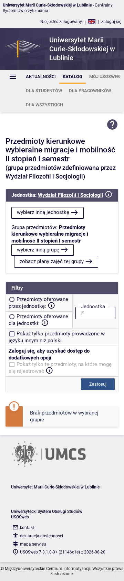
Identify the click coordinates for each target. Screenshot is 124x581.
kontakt (27, 527)
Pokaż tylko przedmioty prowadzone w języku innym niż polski (57, 337)
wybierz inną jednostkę (43, 212)
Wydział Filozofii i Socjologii (70, 195)
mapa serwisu (33, 544)
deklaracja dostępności (41, 536)
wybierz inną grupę (38, 250)
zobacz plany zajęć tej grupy (52, 261)
